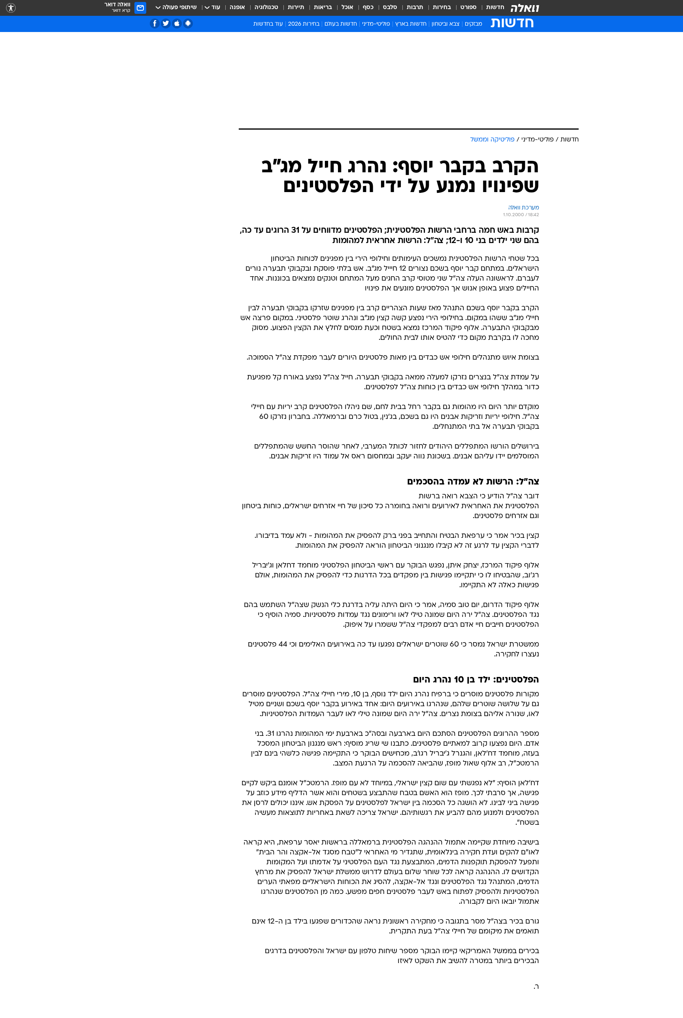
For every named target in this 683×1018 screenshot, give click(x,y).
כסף (368, 8)
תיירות (296, 8)
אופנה (237, 8)
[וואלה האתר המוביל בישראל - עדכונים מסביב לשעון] (525, 8)
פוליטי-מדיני (376, 24)
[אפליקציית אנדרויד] (188, 23)
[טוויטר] (166, 23)
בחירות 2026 (303, 24)
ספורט (468, 8)
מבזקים (473, 24)
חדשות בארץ (410, 24)
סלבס (390, 8)
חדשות (495, 8)
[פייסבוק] (155, 23)
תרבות (415, 8)
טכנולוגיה (266, 8)
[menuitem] (490, 8)
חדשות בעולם (341, 24)
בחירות (442, 8)
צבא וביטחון (446, 24)
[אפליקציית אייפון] (177, 23)
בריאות (323, 8)
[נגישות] (11, 8)
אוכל (347, 8)
